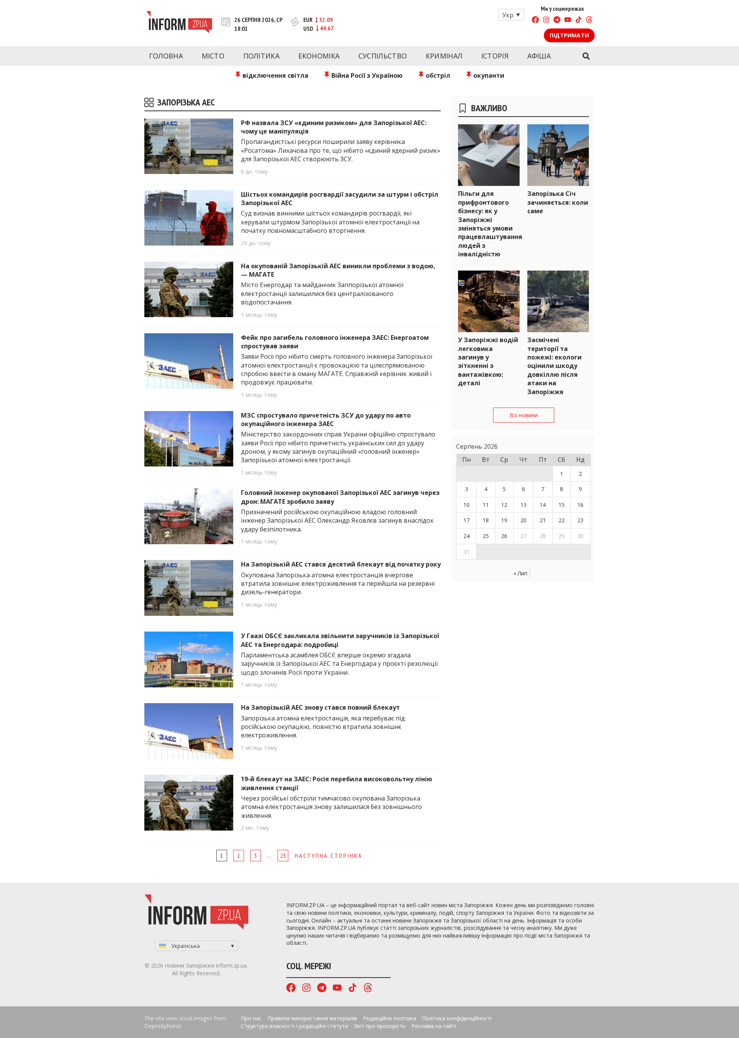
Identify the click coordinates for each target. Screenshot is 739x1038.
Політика (261, 55)
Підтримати (569, 35)
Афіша (539, 55)
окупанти (488, 75)
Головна (166, 55)
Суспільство (382, 55)
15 (561, 504)
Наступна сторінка (329, 855)
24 (466, 536)
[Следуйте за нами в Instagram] (546, 20)
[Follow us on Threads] (589, 20)
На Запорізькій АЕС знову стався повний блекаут (320, 707)
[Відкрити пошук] (586, 56)
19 (504, 520)
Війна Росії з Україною (366, 75)
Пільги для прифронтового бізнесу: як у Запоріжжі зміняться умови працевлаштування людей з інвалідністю (490, 223)
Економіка (319, 55)
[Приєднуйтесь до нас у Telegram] (556, 20)
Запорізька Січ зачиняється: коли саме (557, 202)
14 (543, 504)
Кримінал (444, 55)
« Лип (520, 573)
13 (523, 504)
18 (486, 520)
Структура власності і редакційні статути (294, 1026)
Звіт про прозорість (380, 1026)
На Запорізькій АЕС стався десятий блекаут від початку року (341, 564)
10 (466, 504)
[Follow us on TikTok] (578, 20)
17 (466, 520)
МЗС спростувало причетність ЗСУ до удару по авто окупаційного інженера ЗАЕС (326, 419)
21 (543, 520)
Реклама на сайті (433, 1026)
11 (486, 504)
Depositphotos (163, 1026)
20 (523, 520)
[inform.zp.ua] (179, 23)
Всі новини (524, 415)
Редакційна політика (389, 1018)
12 (504, 504)
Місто (213, 55)
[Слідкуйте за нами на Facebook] (535, 20)
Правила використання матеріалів (312, 1018)
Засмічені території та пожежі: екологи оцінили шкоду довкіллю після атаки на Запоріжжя (554, 366)
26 (504, 536)
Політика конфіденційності (457, 1018)
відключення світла (274, 75)
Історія (494, 55)
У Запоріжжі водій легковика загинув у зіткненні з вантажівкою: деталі (488, 361)
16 (580, 504)
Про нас (251, 1018)
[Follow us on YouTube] (567, 20)
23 (283, 855)
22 (561, 520)
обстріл (437, 75)
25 (486, 536)
